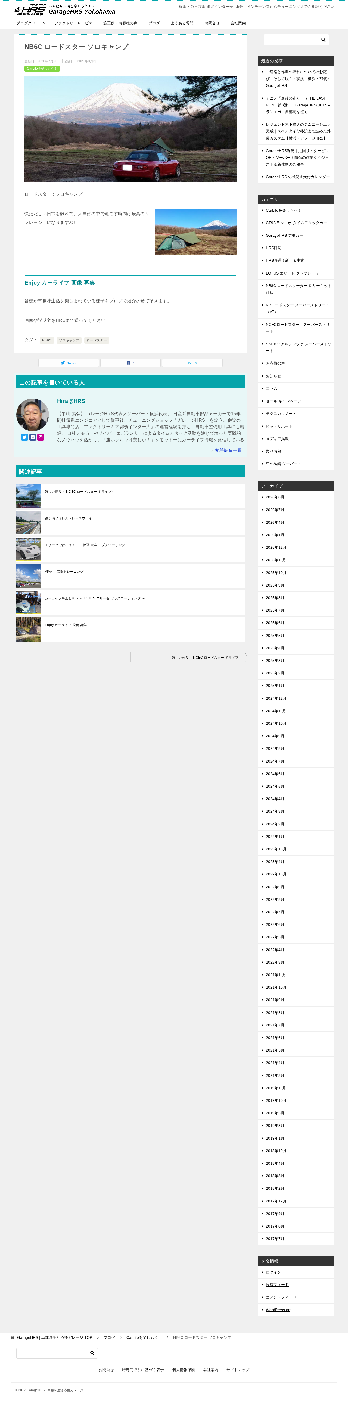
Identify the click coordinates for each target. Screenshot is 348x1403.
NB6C (47, 340)
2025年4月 (275, 648)
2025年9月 (275, 585)
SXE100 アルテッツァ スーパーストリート (298, 347)
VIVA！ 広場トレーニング (64, 571)
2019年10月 (276, 1100)
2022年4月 (275, 950)
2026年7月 (275, 510)
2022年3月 (275, 962)
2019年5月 (275, 1113)
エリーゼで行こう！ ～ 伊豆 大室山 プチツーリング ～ (87, 545)
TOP (54, 1337)
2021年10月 (276, 987)
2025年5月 (275, 635)
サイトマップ (237, 1370)
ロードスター (97, 340)
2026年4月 (275, 522)
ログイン (273, 1272)
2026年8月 (275, 497)
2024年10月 (276, 723)
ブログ (154, 23)
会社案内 (238, 23)
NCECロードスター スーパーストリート (298, 328)
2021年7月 (275, 1025)
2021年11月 (276, 975)
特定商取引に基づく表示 (143, 1370)
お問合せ (212, 23)
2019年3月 (275, 1125)
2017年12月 (276, 1201)
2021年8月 (275, 1012)
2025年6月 (275, 623)
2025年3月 (275, 660)
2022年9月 (275, 887)
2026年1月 (275, 535)
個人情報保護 (183, 1370)
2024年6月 (275, 774)
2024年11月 (276, 711)
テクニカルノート (281, 413)
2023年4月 (275, 861)
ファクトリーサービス (73, 23)
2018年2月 (275, 1188)
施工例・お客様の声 (120, 23)
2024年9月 (275, 736)
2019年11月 (276, 1088)
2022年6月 (275, 924)
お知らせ (273, 376)
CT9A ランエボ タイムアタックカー (296, 223)
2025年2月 (275, 673)
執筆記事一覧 (228, 450)
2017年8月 (275, 1226)
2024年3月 (275, 811)
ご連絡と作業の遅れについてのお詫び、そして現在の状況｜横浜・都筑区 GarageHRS (298, 79)
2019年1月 (275, 1138)
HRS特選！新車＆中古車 (287, 260)
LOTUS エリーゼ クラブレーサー (294, 273)
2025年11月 (276, 560)
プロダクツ (25, 23)
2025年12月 (276, 547)
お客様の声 (275, 363)
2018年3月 (275, 1176)
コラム (271, 388)
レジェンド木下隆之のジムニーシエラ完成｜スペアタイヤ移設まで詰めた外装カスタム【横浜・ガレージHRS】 (298, 131)
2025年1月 (275, 685)
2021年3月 (275, 1075)
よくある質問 (182, 23)
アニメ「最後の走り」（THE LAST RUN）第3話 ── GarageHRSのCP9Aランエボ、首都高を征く (298, 105)
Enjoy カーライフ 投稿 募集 (66, 625)
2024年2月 (275, 824)
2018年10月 (276, 1151)
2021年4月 (275, 1062)
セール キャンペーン (283, 401)
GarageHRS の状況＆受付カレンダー (298, 177)
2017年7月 (275, 1239)
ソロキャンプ (69, 340)
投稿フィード (277, 1284)
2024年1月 (275, 836)
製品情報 (273, 451)
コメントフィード (281, 1297)
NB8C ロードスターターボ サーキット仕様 (298, 289)
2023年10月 (276, 849)
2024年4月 (275, 799)
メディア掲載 (277, 439)
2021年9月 (275, 1000)
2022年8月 (275, 899)
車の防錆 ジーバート (283, 464)
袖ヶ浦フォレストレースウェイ (68, 518)
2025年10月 (276, 573)
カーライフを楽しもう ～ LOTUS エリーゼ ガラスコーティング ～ (95, 598)
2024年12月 (276, 698)
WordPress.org (279, 1310)
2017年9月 (275, 1213)
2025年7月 (275, 610)
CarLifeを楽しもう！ (42, 68)
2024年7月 (275, 761)
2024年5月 (275, 786)
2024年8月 (275, 748)
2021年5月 (275, 1050)
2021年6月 (275, 1037)
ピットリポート (279, 426)
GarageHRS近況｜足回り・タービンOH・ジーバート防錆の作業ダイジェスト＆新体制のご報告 (297, 157)
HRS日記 (273, 248)
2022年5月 (275, 937)
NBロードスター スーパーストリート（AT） (297, 308)
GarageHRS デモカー (284, 235)
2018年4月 (275, 1163)
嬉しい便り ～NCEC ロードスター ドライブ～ (80, 492)
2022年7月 (275, 912)
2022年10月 (276, 874)
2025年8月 (275, 598)
